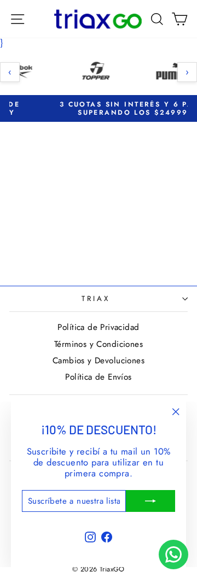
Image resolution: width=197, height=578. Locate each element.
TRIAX (96, 298)
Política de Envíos (98, 377)
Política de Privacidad (98, 327)
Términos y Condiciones (98, 344)
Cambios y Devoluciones (98, 361)
